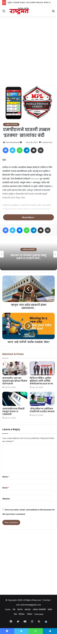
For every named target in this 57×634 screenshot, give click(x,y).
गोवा (14, 609)
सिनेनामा (22, 614)
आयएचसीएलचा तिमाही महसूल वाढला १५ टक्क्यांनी (13, 411)
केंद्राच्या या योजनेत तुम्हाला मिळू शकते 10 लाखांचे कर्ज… (28, 257)
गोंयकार (29, 614)
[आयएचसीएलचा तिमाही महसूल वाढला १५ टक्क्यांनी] (14, 399)
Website (6, 498)
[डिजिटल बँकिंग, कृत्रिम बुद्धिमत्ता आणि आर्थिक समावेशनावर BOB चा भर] (42, 368)
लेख (15, 614)
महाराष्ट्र (28, 609)
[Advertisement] (28, 55)
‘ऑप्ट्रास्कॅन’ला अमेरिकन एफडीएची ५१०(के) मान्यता (42, 410)
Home (8, 609)
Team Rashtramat (12, 142)
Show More (28, 217)
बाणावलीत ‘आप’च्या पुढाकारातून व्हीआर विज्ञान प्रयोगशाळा (14, 381)
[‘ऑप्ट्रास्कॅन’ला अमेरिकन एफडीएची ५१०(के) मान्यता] (42, 399)
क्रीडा (50, 609)
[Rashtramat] (19, 11)
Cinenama (38, 614)
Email (5, 487)
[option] (28, 254)
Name (5, 477)
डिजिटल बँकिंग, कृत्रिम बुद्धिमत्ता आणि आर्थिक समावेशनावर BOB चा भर (41, 381)
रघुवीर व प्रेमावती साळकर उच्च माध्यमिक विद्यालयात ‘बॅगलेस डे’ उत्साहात (32, 2)
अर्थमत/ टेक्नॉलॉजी (11, 124)
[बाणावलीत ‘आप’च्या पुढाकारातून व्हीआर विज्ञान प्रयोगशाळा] (14, 368)
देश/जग (20, 609)
